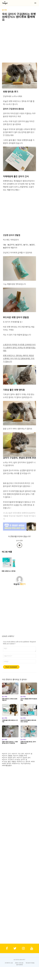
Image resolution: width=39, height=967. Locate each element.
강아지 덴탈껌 (7, 755)
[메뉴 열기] (35, 3)
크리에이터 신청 (9, 963)
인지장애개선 (26, 763)
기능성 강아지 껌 (21, 759)
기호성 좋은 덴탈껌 (9, 761)
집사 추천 (4, 696)
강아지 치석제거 (8, 759)
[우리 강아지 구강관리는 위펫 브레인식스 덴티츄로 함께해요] (19, 75)
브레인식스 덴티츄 (24, 761)
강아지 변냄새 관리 (9, 757)
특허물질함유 (7, 765)
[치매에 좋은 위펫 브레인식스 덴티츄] (10, 710)
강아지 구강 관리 (18, 753)
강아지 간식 (7, 753)
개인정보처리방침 (30, 963)
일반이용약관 (19, 964)
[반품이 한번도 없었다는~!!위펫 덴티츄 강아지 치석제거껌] (10, 731)
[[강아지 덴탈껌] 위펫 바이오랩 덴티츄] (28, 688)
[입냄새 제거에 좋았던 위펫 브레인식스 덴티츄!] (28, 710)
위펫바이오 (16, 763)
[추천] (19, 545)
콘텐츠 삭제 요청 (19, 963)
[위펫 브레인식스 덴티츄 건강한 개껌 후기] (10, 688)
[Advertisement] (19, 42)
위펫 (33, 761)
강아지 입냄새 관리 (24, 757)
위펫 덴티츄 (7, 763)
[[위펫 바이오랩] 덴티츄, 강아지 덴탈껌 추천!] (28, 731)
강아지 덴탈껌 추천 (20, 755)
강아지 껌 (29, 753)
